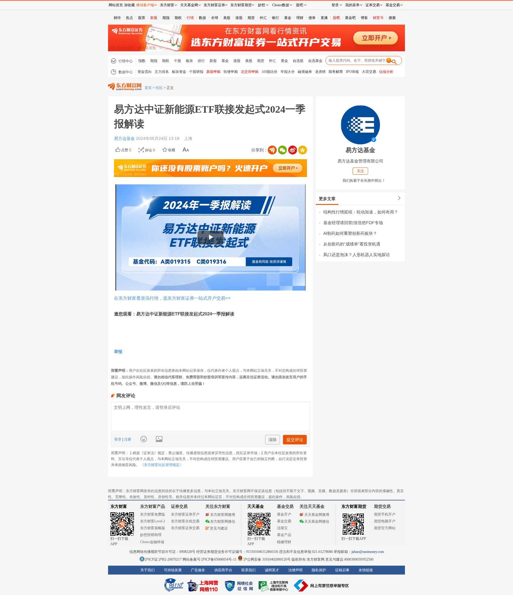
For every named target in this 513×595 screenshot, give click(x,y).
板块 (189, 61)
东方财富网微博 (222, 515)
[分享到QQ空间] (302, 150)
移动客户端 (145, 5)
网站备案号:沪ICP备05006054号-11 (210, 559)
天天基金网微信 (316, 521)
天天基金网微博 (316, 515)
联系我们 (248, 570)
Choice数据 (280, 5)
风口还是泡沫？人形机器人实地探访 (356, 254)
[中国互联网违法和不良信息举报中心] (321, 585)
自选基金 (315, 61)
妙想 (261, 5)
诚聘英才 (272, 570)
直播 (324, 18)
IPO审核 (352, 72)
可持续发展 (173, 570)
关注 (360, 171)
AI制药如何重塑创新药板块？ (350, 233)
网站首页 (116, 5)
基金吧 (350, 18)
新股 (153, 18)
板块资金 (179, 72)
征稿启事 (342, 570)
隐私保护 (319, 570)
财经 (117, 18)
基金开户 (284, 514)
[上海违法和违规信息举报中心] (274, 585)
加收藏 (129, 5)
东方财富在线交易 (185, 521)
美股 (226, 18)
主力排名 (162, 72)
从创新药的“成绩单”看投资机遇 (351, 244)
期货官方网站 (384, 528)
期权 (178, 18)
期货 (251, 18)
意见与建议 (219, 528)
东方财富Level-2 (152, 521)
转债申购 (231, 72)
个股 (177, 61)
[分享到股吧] (272, 150)
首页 (148, 88)
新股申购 (213, 72)
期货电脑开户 (384, 521)
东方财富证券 (214, 5)
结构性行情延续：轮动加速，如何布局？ (360, 212)
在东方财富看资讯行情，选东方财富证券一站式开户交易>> (172, 298)
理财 (299, 18)
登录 (118, 439)
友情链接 (366, 570)
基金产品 (284, 535)
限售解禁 (336, 72)
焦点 (129, 18)
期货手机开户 (384, 514)
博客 (364, 18)
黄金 (284, 61)
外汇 (263, 18)
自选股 (298, 61)
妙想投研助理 (151, 535)
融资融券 (305, 72)
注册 (127, 439)
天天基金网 (189, 5)
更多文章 (327, 198)
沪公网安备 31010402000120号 (267, 559)
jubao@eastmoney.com (368, 552)
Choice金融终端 (152, 542)
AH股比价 (270, 72)
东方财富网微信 (222, 521)
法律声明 (295, 570)
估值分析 (386, 72)
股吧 (336, 18)
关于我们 (147, 570)
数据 (202, 18)
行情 (190, 18)
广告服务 (198, 570)
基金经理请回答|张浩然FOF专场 (353, 222)
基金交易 (284, 521)
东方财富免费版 (152, 514)
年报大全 (288, 72)
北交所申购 (250, 72)
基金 (287, 18)
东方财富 (118, 506)
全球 (214, 18)
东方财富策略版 (152, 528)
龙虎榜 (320, 72)
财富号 (378, 18)
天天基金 (255, 506)
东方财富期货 (353, 506)
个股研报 (196, 72)
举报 (118, 351)
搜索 (392, 18)
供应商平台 (223, 570)
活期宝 (282, 528)
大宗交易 (369, 72)
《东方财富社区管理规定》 (161, 465)
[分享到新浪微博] (292, 150)
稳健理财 (284, 542)
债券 (312, 18)
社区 (159, 88)
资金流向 (144, 72)
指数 (141, 61)
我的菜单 (352, 5)
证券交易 (372, 5)
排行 (201, 61)
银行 (275, 18)
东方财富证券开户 (185, 514)
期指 (166, 18)
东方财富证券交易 (185, 528)
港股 (239, 18)
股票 (141, 18)
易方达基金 (125, 138)
